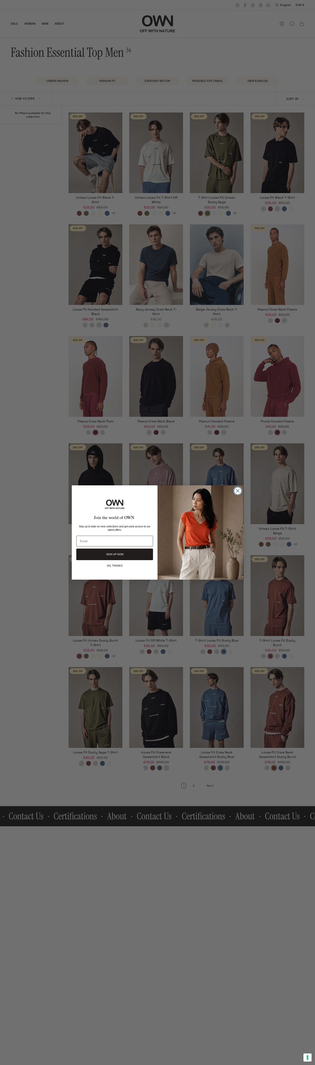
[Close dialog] (238, 491)
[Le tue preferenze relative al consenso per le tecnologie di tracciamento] (307, 1057)
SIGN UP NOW (114, 554)
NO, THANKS (115, 565)
